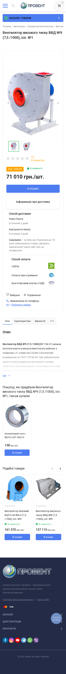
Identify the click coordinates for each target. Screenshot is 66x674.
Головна (7, 26)
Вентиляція (19, 26)
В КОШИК (33, 188)
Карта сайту (43, 599)
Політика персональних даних (18, 599)
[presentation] (8, 102)
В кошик (17, 452)
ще (5, 375)
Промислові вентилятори (40, 26)
